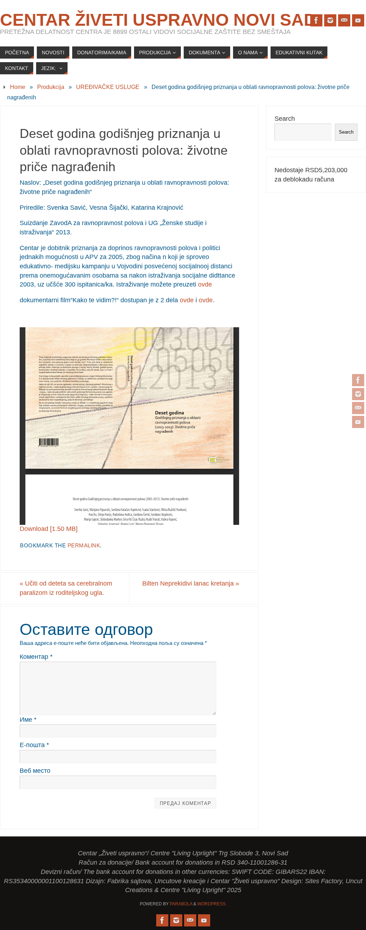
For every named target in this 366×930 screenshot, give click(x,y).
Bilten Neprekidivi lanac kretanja (190, 583)
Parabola (181, 903)
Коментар (36, 656)
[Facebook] (358, 380)
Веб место (35, 770)
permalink (84, 545)
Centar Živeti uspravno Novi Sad (158, 20)
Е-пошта (34, 745)
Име (28, 719)
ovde (205, 284)
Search (284, 118)
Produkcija (50, 87)
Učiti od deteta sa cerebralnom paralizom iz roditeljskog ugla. (66, 588)
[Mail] (358, 408)
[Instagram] (358, 394)
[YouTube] (358, 422)
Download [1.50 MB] (49, 528)
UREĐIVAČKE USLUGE (107, 87)
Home (17, 87)
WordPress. (212, 903)
